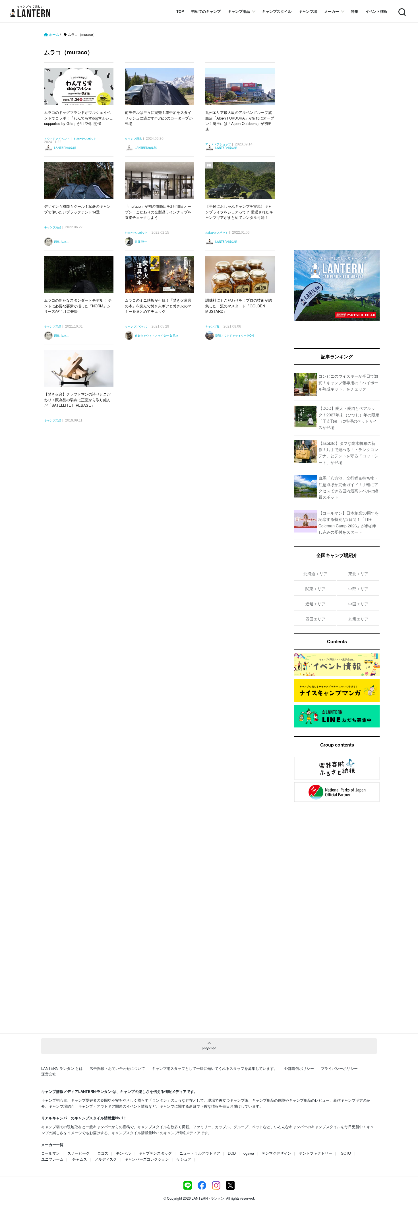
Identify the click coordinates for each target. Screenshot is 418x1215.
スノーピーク (78, 1153)
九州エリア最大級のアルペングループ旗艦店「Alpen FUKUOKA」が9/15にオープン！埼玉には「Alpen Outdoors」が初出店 (239, 121)
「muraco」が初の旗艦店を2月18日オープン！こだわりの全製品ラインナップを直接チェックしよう (158, 211)
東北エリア (358, 573)
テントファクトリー (315, 1153)
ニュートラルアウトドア (199, 1153)
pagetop (209, 1047)
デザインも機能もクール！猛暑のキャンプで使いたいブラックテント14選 (77, 209)
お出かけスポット (85, 138)
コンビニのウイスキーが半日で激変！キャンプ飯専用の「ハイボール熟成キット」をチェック (348, 382)
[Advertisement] (162, 498)
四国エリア (315, 619)
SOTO (346, 1153)
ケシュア (184, 1159)
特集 (354, 11)
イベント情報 (376, 11)
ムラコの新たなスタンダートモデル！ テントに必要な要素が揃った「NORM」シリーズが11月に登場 (78, 305)
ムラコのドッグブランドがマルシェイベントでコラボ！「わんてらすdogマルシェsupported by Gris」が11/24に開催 (78, 118)
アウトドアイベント (57, 138)
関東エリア (315, 588)
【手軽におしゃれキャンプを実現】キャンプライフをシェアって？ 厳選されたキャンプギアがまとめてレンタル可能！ (239, 211)
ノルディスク (106, 1159)
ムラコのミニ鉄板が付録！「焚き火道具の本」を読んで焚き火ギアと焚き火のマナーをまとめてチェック (158, 305)
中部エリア (358, 588)
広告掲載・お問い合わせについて (117, 1068)
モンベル (123, 1153)
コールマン (50, 1153)
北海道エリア (315, 573)
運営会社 (48, 1074)
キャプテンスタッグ (155, 1153)
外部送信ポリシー (299, 1068)
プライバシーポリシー (339, 1068)
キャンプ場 (308, 11)
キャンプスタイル (276, 11)
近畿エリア (315, 604)
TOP (180, 11)
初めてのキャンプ (206, 11)
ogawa (248, 1153)
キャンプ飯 (212, 326)
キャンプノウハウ (136, 326)
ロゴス (102, 1153)
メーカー (331, 11)
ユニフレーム (52, 1159)
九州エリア (358, 619)
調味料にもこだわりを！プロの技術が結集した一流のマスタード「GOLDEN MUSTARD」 (238, 305)
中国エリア (358, 604)
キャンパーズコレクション (147, 1159)
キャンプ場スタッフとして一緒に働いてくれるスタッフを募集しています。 (215, 1068)
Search (401, 8)
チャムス (79, 1159)
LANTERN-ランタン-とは (62, 1068)
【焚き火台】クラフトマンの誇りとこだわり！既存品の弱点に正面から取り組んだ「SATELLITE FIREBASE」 (77, 399)
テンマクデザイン (276, 1153)
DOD (232, 1153)
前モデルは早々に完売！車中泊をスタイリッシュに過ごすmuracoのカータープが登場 (159, 118)
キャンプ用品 (239, 11)
